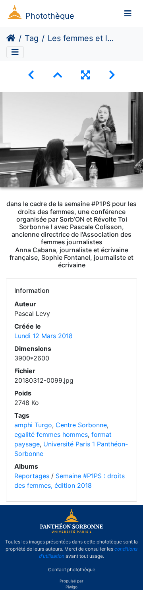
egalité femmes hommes (51, 434)
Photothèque (49, 16)
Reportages (31, 476)
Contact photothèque (71, 569)
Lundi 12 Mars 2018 (43, 336)
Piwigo (71, 586)
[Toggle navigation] (128, 13)
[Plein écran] (85, 75)
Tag (32, 38)
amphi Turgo (33, 425)
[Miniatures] (58, 75)
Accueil (10, 38)
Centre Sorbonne (81, 425)
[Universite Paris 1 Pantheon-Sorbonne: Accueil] (71, 531)
